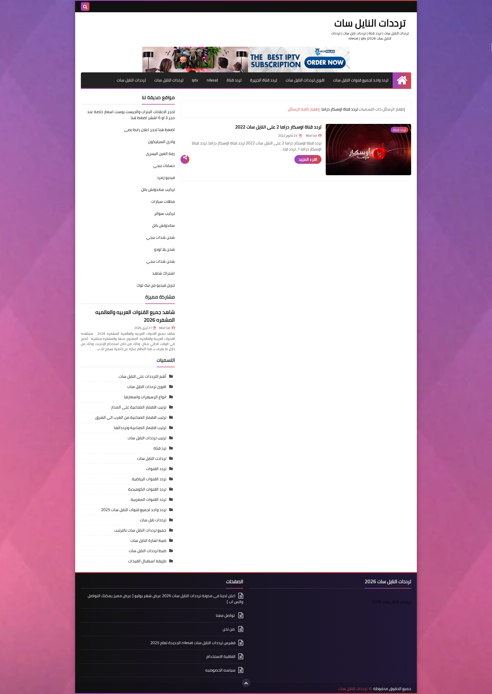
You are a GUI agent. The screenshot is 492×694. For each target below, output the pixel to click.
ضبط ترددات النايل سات (147, 550)
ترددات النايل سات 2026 (391, 601)
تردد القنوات (156, 468)
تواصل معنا (225, 615)
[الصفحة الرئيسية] (402, 80)
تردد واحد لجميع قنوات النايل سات (360, 80)
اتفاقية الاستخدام (220, 656)
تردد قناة (234, 80)
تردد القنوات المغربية (148, 499)
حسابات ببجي (164, 165)
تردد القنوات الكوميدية (147, 489)
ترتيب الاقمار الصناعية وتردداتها (140, 427)
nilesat (212, 80)
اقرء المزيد (308, 159)
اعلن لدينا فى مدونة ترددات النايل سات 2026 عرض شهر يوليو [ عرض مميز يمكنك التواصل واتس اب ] (165, 599)
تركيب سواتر (164, 213)
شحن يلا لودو (164, 249)
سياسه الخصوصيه (220, 670)
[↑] (246, 683)
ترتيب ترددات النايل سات (147, 438)
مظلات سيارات (163, 201)
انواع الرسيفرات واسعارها (145, 397)
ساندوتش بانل (163, 225)
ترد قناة (159, 448)
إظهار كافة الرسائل (304, 109)
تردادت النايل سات (151, 458)
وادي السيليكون (161, 141)
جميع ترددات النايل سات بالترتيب (140, 530)
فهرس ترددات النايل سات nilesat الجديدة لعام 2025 (192, 642)
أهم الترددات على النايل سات (142, 376)
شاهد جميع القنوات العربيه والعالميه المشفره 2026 (135, 315)
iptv (195, 80)
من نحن (229, 629)
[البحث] (85, 6)
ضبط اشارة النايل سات (148, 540)
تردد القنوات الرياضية (149, 479)
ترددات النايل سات (168, 80)
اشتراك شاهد (163, 273)
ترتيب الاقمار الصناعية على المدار (138, 407)
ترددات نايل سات (153, 520)
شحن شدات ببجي (160, 237)
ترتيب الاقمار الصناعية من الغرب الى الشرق (130, 417)
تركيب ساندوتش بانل (158, 189)
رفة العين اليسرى (160, 153)
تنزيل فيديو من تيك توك (156, 285)
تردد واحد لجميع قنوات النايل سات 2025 (133, 509)
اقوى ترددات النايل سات (305, 80)
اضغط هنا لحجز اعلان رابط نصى (149, 129)
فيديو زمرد (166, 177)
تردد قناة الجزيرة (263, 80)
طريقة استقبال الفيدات (147, 561)
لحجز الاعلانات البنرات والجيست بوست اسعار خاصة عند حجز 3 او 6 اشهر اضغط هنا (131, 114)
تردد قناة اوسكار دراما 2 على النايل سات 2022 (278, 127)
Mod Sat (164, 328)
